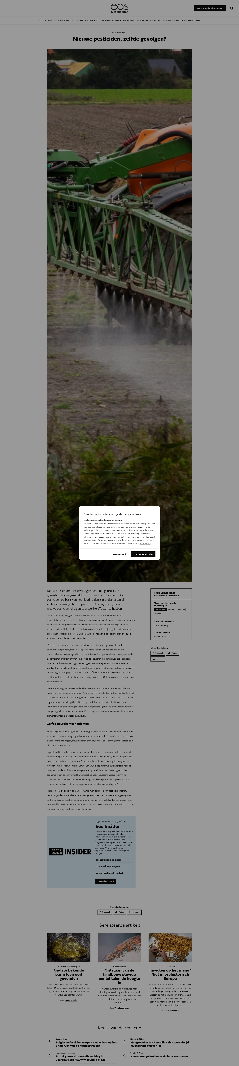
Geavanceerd (119, 554)
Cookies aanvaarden (143, 554)
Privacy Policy (145, 543)
